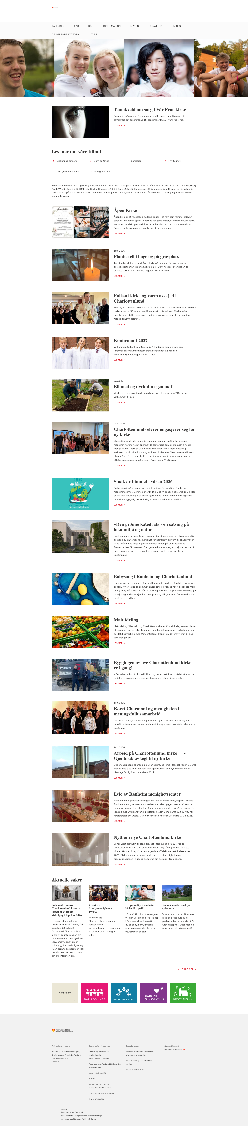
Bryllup (135, 26)
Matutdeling (126, 619)
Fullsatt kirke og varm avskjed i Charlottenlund (145, 298)
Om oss (176, 26)
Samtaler (136, 160)
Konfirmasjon (112, 26)
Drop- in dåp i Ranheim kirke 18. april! (139, 906)
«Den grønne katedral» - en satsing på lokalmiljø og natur (151, 527)
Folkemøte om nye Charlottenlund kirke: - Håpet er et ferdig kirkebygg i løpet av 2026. (67, 910)
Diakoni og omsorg (67, 160)
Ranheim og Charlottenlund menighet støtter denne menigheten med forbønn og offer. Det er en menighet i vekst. (104, 926)
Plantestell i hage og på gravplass (146, 256)
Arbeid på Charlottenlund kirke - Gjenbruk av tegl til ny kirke (150, 756)
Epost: (128, 1046)
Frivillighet (174, 160)
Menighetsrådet (102, 171)
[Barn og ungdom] (94, 993)
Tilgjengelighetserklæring (173, 1049)
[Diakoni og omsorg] (153, 993)
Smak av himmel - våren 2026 (143, 481)
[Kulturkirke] (183, 993)
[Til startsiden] (56, 7)
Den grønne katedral (66, 34)
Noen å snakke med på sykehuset (176, 906)
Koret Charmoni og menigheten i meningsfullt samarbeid (146, 711)
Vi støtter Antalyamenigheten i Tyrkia (101, 908)
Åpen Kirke (125, 210)
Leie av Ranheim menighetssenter (147, 793)
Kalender (58, 26)
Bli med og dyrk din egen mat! (144, 386)
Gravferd (156, 26)
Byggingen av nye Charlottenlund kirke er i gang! (152, 665)
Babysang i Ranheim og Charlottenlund (153, 576)
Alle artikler (186, 969)
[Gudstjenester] (124, 993)
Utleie (94, 34)
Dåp (90, 26)
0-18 (76, 26)
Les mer (118, 125)
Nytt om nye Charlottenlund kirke (147, 837)
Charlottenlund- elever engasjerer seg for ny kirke (154, 432)
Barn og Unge (101, 160)
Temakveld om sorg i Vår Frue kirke (150, 109)
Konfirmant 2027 (131, 340)
